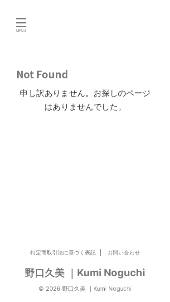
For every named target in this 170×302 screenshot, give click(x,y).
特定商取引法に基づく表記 (63, 252)
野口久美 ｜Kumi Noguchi (85, 272)
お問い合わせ (123, 252)
